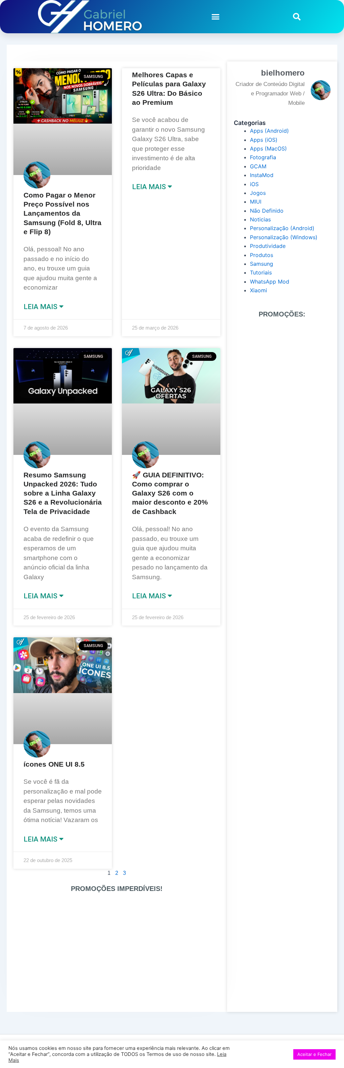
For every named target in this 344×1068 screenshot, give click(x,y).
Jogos (258, 192)
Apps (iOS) (263, 139)
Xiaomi (258, 290)
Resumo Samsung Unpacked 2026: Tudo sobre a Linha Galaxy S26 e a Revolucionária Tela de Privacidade (63, 493)
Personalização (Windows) (283, 237)
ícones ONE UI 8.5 (54, 764)
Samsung (261, 263)
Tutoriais (261, 272)
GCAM (258, 166)
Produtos (261, 255)
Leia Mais (41, 307)
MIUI (255, 201)
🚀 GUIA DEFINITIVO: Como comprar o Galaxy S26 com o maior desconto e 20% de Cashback (170, 493)
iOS (254, 184)
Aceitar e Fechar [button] (314, 1054)
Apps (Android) (269, 130)
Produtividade (268, 246)
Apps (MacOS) (268, 148)
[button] (215, 16)
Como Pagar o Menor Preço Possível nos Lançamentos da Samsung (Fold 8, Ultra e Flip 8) (62, 213)
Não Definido (267, 210)
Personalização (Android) (282, 228)
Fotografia (263, 157)
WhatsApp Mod (269, 281)
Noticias (260, 219)
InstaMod (261, 175)
